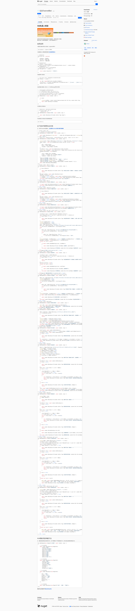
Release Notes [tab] (73, 21)
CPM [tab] (53, 15)
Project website (88, 23)
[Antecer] (85, 44)
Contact (39, 597)
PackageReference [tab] (48, 15)
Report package (88, 37)
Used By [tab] (61, 21)
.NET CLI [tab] (39, 15)
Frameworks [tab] (47, 21)
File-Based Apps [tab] (70, 15)
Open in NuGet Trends (89, 35)
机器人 (85, 49)
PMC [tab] (43, 15)
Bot (92, 47)
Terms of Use (65, 606)
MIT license (87, 27)
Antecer (87, 43)
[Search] (97, 4)
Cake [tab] (75, 15)
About (61, 606)
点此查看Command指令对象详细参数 (56, 128)
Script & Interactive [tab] (63, 15)
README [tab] (40, 21)
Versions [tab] (66, 21)
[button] (80, 18)
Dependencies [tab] (54, 21)
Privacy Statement (83, 606)
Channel (89, 47)
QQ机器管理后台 (52, 52)
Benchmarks (48, 589)
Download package (89, 29)
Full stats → (96, 9)
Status (59, 597)
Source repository (88, 25)
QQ (85, 47)
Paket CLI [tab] (57, 15)
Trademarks (90, 606)
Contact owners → (94, 41)
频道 (96, 47)
